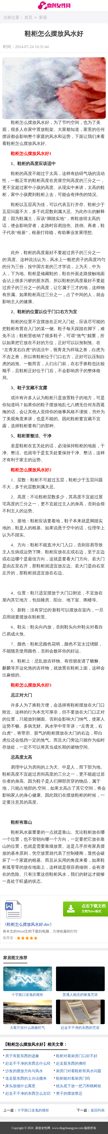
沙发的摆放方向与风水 (24, 1071)
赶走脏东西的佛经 (71, 1063)
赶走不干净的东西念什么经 (27, 1063)
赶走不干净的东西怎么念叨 (27, 1093)
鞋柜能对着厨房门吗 (73, 1078)
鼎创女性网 (42, 1128)
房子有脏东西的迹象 (22, 1056)
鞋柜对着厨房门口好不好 (76, 1056)
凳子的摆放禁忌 (69, 1093)
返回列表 (98, 1110)
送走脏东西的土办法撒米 (26, 1078)
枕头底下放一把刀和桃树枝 (78, 1086)
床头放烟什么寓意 (20, 1086)
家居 (43, 17)
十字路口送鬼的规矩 (33, 1110)
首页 (28, 17)
